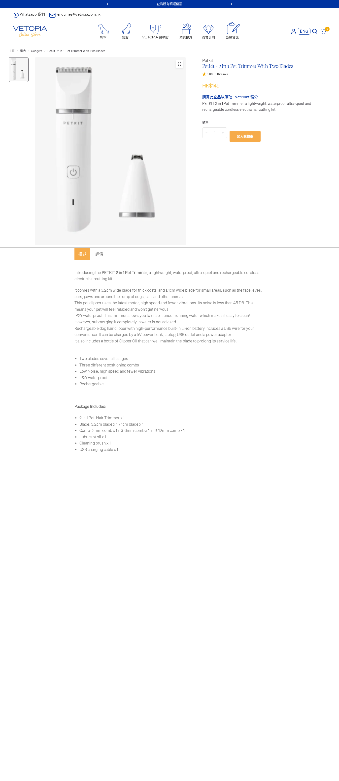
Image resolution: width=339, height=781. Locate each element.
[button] (264, 74)
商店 (23, 51)
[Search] (314, 31)
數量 (205, 122)
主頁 (12, 51)
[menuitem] (103, 31)
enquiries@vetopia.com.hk (79, 14)
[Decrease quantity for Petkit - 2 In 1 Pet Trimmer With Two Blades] (206, 133)
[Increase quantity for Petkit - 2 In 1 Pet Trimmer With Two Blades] (223, 133)
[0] (323, 31)
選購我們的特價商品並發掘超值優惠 (170, 4)
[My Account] (294, 31)
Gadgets (36, 51)
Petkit (207, 60)
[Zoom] (179, 64)
